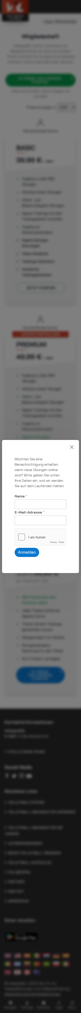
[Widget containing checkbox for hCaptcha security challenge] (40, 537)
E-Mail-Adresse (29, 512)
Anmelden (27, 552)
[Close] (71, 447)
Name (21, 496)
